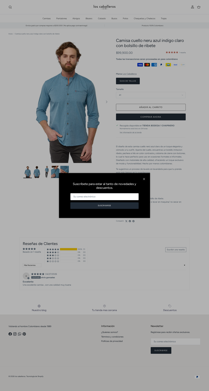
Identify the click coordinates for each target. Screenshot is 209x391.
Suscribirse (104, 205)
